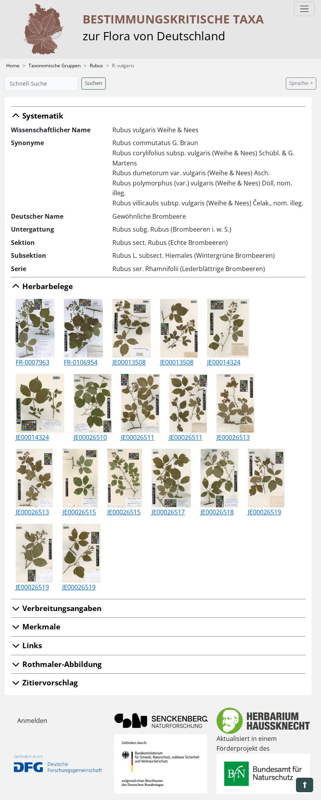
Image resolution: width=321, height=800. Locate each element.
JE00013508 (129, 362)
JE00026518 (217, 512)
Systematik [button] (41, 115)
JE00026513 (233, 437)
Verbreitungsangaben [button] (60, 608)
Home (13, 65)
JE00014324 (223, 362)
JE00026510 (90, 437)
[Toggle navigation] (304, 9)
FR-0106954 (80, 362)
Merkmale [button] (40, 626)
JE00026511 (137, 437)
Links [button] (31, 645)
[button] (304, 785)
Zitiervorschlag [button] (49, 682)
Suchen (93, 83)
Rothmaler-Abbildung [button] (61, 664)
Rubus (96, 65)
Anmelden (32, 720)
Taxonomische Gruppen (55, 65)
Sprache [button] (299, 83)
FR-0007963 (32, 362)
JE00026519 (264, 512)
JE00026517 (168, 512)
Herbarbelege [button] (46, 286)
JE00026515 (79, 512)
